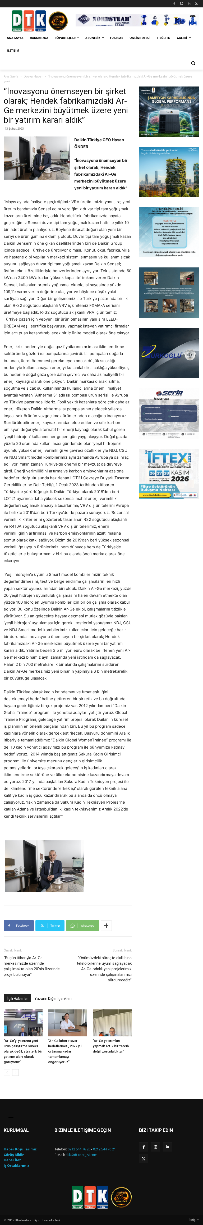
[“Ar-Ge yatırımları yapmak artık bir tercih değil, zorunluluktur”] (112, 1022)
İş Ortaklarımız (16, 1165)
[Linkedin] (189, 4)
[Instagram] (182, 4)
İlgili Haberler (17, 998)
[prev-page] (7, 1072)
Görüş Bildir (14, 1154)
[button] (193, 63)
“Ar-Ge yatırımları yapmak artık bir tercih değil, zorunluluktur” (111, 1046)
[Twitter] (196, 4)
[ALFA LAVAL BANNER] (169, 172)
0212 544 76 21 (104, 1149)
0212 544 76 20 (79, 1149)
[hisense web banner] (169, 111)
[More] (106, 925)
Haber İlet (12, 1160)
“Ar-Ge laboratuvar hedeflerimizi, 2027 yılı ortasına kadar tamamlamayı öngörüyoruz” (65, 1051)
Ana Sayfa (11, 76)
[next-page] (15, 1072)
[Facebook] (174, 4)
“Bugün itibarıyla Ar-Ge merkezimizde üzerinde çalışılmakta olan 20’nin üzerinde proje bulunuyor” (32, 966)
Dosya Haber (33, 76)
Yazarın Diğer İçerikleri (53, 998)
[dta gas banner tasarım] (169, 292)
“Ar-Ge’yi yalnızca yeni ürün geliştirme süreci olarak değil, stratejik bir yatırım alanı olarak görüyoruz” (23, 1051)
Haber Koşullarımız (20, 1149)
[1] (143, 132)
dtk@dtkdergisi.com (81, 1154)
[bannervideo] (169, 474)
